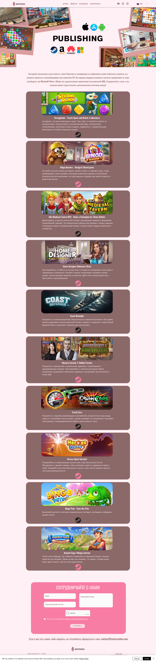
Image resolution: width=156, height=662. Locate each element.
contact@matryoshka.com (114, 639)
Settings (137, 659)
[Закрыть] (153, 658)
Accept (147, 659)
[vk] (118, 3)
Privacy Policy (84, 659)
